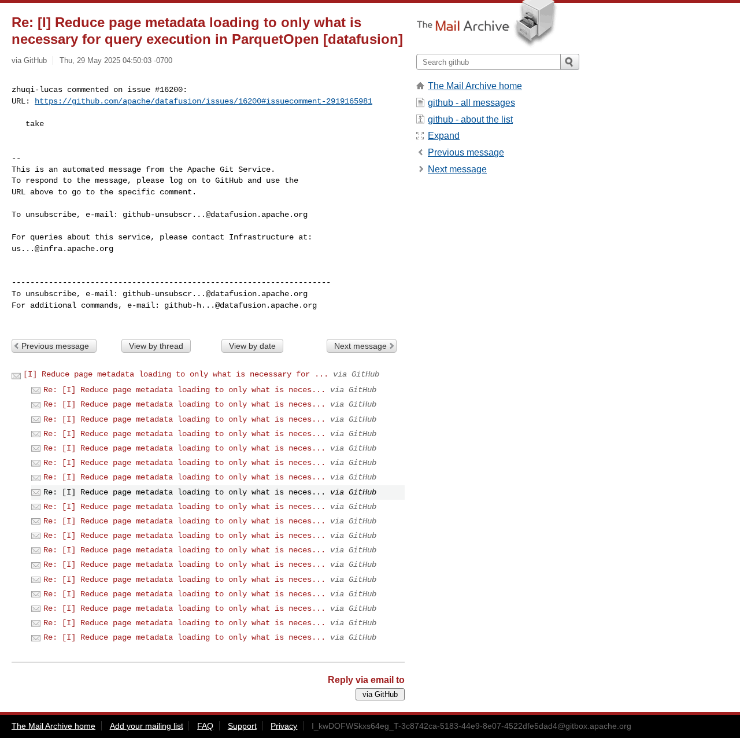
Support (242, 725)
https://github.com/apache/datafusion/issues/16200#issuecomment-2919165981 (203, 101)
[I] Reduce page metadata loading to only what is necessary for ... (175, 374)
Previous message (55, 345)
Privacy (284, 725)
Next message (360, 345)
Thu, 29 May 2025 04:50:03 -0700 (116, 60)
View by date (252, 345)
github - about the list (470, 119)
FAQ (205, 725)
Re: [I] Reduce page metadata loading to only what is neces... (184, 389)
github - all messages (471, 103)
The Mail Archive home (475, 86)
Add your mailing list (146, 725)
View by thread (156, 345)
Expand (444, 136)
